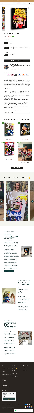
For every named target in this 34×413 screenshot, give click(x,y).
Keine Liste (6, 54)
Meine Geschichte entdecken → (15, 69)
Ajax (2, 382)
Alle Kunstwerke (15, 376)
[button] (1, 201)
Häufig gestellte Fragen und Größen (12, 110)
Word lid (9, 399)
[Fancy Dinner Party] (25, 151)
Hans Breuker (17, 3)
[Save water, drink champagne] (9, 149)
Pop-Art (3, 383)
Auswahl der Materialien (6, 372)
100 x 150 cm (22, 47)
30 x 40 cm (6, 47)
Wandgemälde (4, 385)
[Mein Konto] (30, 3)
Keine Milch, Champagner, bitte (9, 138)
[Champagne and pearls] (25, 129)
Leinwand (5, 43)
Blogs (3, 379)
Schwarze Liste (11, 54)
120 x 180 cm (27, 47)
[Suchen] (28, 3)
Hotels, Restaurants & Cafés (6, 374)
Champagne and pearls (25, 138)
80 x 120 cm (16, 47)
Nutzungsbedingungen (5, 377)
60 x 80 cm (11, 47)
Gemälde (3, 371)
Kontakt (3, 367)
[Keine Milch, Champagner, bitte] (9, 129)
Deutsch (25, 3)
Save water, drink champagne (9, 157)
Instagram (24, 370)
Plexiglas (10, 43)
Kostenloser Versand (8, 112)
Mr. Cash (13, 367)
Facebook (24, 367)
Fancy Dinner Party (25, 162)
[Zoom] (29, 8)
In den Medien (4, 380)
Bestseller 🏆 (14, 368)
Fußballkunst (14, 373)
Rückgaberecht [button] (8, 271)
